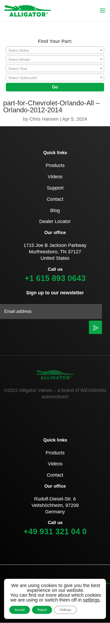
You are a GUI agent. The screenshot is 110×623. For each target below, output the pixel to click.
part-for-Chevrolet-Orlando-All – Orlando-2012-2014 (51, 106)
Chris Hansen (43, 119)
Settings (65, 610)
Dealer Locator (55, 221)
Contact (55, 199)
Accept (20, 610)
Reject (42, 610)
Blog (55, 210)
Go (55, 87)
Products (55, 165)
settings (91, 600)
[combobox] (55, 50)
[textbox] (55, 50)
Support (55, 188)
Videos (55, 176)
